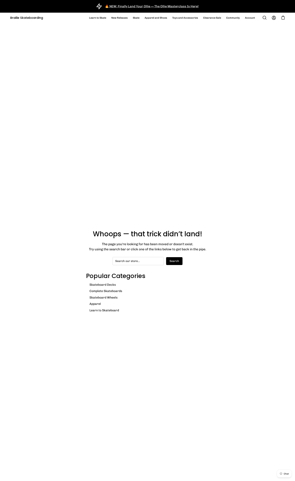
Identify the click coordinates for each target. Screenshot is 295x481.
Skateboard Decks (102, 284)
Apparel (95, 304)
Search (174, 261)
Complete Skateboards (105, 291)
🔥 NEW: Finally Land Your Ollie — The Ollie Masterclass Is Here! (152, 6)
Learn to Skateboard (104, 310)
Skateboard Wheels (103, 297)
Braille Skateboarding (26, 18)
